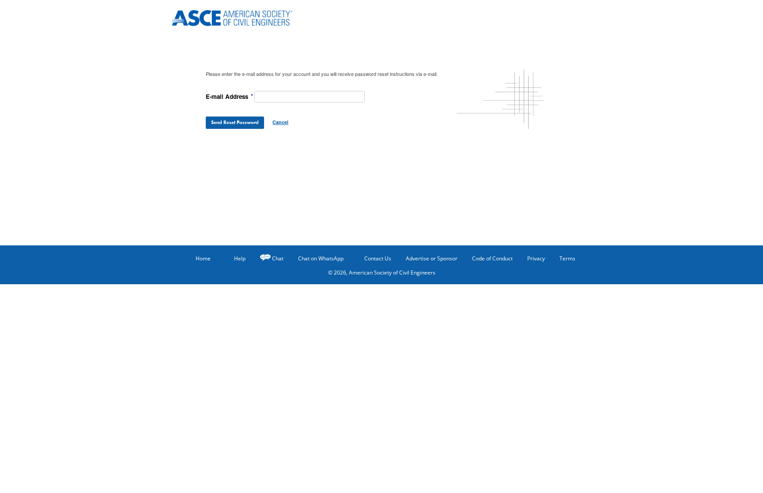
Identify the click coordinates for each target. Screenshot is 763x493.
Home (203, 258)
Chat (277, 258)
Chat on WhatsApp (321, 258)
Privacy (536, 258)
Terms (567, 258)
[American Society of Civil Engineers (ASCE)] (238, 16)
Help (240, 258)
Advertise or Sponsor (431, 258)
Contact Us (377, 258)
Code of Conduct (492, 258)
